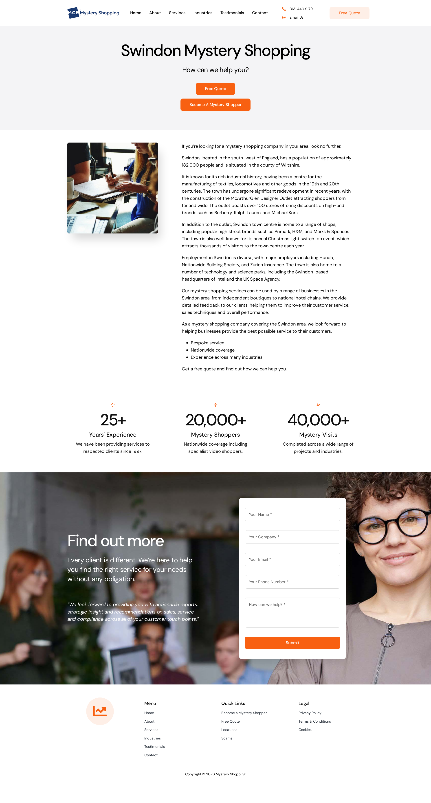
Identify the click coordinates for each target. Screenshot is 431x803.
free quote (205, 369)
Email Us (296, 17)
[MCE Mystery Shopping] (93, 9)
